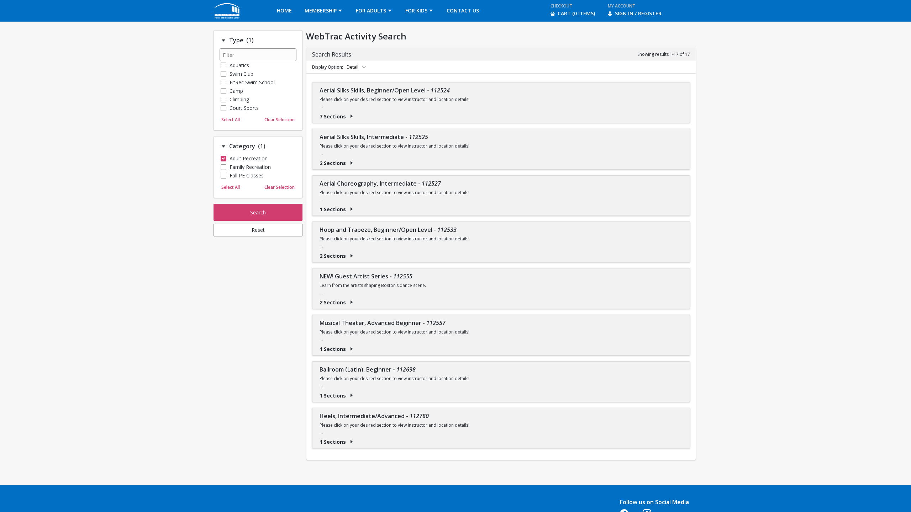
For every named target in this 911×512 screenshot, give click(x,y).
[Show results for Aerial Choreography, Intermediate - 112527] (351, 209)
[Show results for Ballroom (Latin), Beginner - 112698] (351, 395)
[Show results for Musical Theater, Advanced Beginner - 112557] (351, 349)
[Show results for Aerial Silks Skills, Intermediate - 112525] (351, 163)
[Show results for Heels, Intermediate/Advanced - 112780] (351, 441)
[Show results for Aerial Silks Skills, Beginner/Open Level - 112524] (351, 116)
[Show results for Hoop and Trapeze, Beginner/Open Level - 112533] (351, 255)
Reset (258, 229)
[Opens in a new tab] (227, 19)
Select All (230, 120)
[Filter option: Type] (223, 40)
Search (258, 212)
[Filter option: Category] (223, 146)
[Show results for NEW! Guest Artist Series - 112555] (351, 302)
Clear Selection (279, 120)
